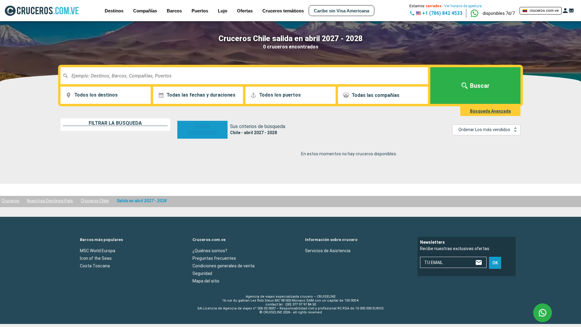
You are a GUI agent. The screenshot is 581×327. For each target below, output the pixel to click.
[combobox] (246, 75)
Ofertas (245, 10)
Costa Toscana (95, 265)
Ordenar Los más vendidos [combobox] (484, 129)
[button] (499, 13)
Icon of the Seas (96, 258)
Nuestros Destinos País (50, 200)
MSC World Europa (97, 250)
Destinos (114, 10)
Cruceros (10, 200)
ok (495, 262)
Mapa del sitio (205, 280)
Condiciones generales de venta (223, 265)
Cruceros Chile (95, 200)
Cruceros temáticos (283, 10)
